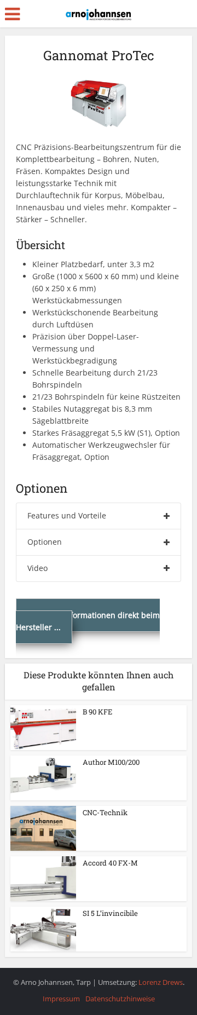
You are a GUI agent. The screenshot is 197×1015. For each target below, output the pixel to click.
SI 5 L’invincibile (110, 913)
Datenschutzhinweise (120, 999)
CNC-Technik (105, 812)
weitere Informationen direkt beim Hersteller (88, 621)
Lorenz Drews (160, 982)
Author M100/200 (111, 762)
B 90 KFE (97, 712)
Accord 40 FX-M (110, 863)
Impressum (61, 999)
